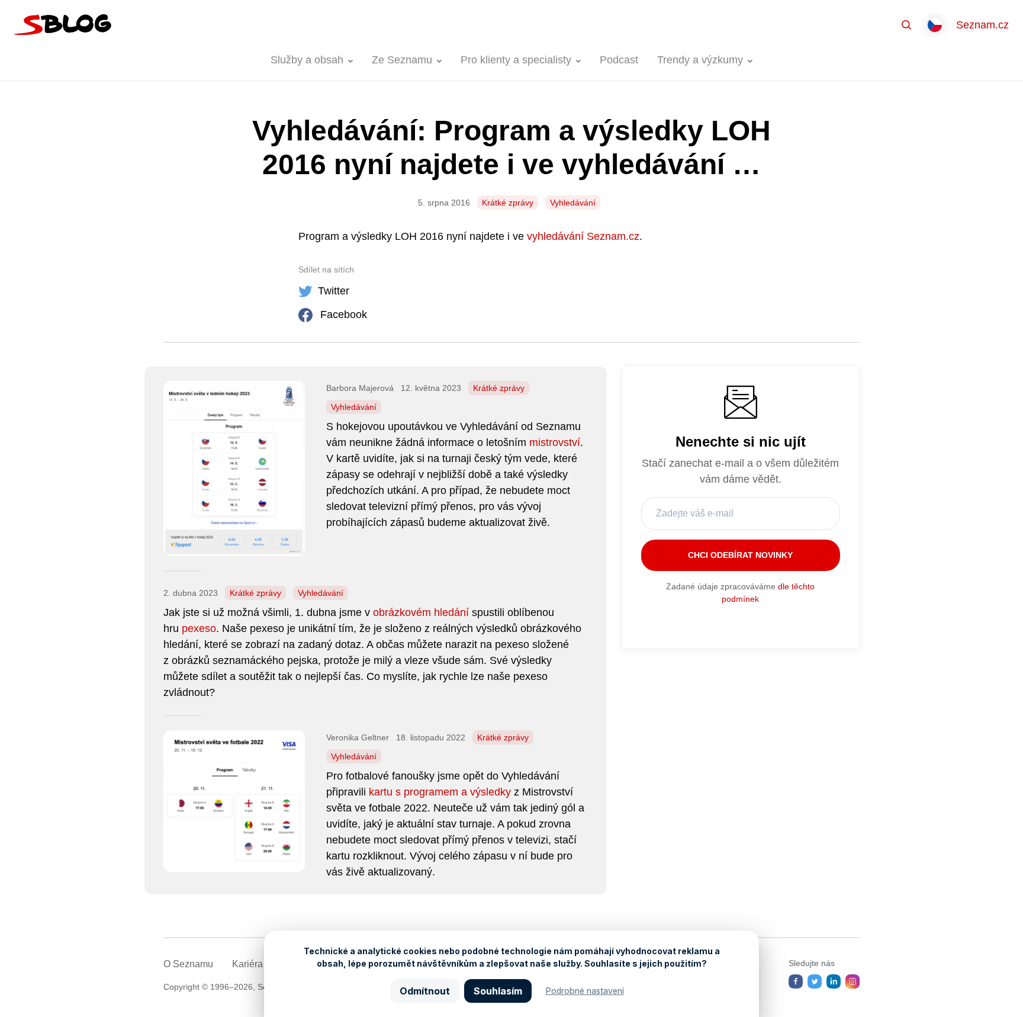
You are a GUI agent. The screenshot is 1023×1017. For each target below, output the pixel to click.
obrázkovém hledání (421, 612)
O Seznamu (188, 964)
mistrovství (554, 442)
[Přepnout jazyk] (935, 25)
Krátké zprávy (507, 202)
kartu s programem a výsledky (440, 792)
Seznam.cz (982, 25)
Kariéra (247, 964)
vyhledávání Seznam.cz (583, 236)
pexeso (199, 628)
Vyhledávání (573, 202)
